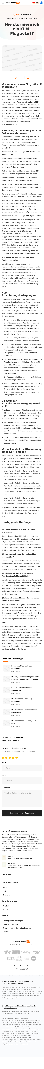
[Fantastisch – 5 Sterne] (17, 758)
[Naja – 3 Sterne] (10, 758)
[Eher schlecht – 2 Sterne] (6, 758)
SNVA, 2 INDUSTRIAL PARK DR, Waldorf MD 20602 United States (24, 866)
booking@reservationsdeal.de (20, 857)
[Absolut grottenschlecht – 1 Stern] (3, 758)
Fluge (5, 910)
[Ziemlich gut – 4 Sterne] (13, 758)
